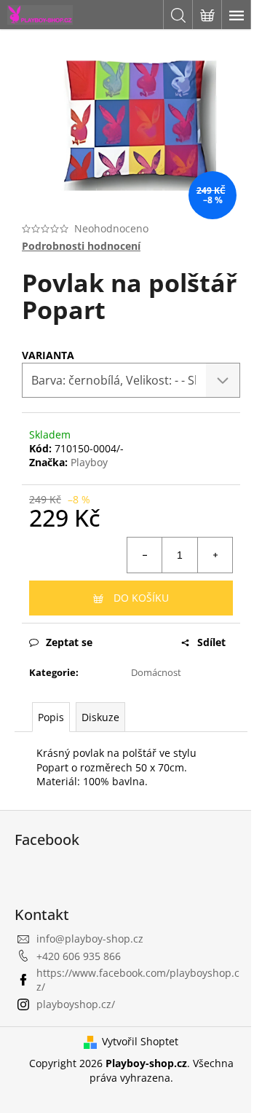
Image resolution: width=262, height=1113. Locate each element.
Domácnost (156, 672)
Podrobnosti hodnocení (81, 246)
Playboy (89, 462)
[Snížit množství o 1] (144, 555)
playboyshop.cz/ (75, 1004)
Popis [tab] (51, 717)
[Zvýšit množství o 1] (214, 555)
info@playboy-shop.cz (89, 938)
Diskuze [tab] (100, 717)
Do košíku (141, 598)
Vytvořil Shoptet (140, 1041)
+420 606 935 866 (78, 956)
